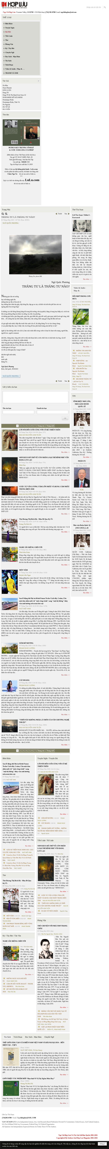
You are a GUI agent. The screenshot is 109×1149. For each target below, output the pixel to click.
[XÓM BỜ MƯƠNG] (10, 648)
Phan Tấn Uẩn (11, 991)
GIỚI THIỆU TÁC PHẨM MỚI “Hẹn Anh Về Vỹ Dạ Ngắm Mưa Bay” (29, 1078)
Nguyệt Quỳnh (45, 833)
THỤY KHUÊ (11, 860)
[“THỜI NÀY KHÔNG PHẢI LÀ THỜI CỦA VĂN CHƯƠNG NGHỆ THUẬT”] (10, 726)
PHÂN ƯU (82, 461)
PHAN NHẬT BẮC (12, 981)
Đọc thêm (64, 452)
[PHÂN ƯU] (82, 477)
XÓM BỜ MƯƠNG (26, 643)
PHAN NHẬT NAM (59, 1029)
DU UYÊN (6, 109)
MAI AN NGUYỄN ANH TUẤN (30, 435)
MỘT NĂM (23, 570)
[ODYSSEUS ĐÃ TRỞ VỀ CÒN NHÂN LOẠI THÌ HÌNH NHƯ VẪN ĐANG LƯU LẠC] (10, 469)
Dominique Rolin (8, 100)
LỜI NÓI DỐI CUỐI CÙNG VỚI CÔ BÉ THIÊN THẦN (39, 430)
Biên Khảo (7, 758)
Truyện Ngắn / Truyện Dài (47, 758)
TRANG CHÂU (58, 934)
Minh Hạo (22, 465)
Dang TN (6, 93)
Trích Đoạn (18, 1037)
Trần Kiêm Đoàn (24, 552)
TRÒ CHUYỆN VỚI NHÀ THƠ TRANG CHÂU (52, 927)
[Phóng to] (6, 213)
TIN (74, 396)
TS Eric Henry (37, 1050)
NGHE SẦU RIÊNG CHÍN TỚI (30, 547)
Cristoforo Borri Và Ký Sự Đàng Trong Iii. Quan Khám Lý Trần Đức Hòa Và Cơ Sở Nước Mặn (18, 857)
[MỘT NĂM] (10, 582)
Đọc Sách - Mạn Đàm (33, 1037)
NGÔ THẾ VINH (25, 609)
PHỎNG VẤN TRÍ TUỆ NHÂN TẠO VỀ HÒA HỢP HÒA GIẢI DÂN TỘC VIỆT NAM (52, 1013)
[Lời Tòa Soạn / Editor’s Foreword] (82, 226)
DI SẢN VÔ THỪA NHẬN (49, 911)
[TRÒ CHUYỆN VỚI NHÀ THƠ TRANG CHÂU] (46, 947)
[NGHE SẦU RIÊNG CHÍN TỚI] (10, 554)
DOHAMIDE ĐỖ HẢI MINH (12, 97)
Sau (66, 214)
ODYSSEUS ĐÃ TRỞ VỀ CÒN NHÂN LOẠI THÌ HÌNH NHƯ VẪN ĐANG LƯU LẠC (51, 848)
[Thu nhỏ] (2, 213)
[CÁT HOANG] (10, 686)
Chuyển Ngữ (49, 1037)
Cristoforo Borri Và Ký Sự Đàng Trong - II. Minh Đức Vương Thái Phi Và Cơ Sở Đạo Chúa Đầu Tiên (17, 865)
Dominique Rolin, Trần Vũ (11, 102)
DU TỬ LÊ (6, 107)
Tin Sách (7, 1037)
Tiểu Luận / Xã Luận (45, 840)
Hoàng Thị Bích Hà (25, 524)
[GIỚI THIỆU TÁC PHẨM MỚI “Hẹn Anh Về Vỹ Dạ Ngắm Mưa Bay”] (11, 1088)
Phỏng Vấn (41, 920)
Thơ (4, 875)
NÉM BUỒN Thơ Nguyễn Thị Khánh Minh (79, 371)
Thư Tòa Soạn (77, 210)
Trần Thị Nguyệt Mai (47, 934)
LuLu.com (34, 169)
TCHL (82, 428)
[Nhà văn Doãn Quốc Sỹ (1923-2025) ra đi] (82, 540)
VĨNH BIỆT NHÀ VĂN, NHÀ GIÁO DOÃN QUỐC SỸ (82, 403)
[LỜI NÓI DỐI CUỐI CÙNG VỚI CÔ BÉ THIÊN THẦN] (10, 440)
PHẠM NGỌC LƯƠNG (27, 648)
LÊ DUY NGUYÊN (85, 302)
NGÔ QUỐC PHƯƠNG (11, 223)
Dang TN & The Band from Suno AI (14, 95)
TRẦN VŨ (50, 1029)
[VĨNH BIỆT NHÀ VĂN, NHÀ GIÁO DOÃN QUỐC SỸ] (82, 419)
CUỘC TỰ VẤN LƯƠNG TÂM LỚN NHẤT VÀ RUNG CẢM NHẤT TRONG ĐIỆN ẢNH (51, 897)
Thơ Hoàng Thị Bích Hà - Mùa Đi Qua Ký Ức (36, 519)
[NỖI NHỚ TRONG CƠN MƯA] (81, 317)
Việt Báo (81, 549)
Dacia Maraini (7, 88)
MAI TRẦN (48, 1024)
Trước (60, 214)
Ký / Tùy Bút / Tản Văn (12, 936)
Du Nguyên (6, 105)
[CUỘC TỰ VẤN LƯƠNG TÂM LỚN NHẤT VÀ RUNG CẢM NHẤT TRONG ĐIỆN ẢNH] (10, 490)
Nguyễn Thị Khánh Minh (84, 366)
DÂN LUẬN (7, 90)
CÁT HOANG (24, 680)
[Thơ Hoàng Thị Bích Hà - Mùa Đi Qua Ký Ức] (10, 531)
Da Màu (5, 85)
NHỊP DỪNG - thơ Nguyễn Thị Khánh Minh (80, 363)
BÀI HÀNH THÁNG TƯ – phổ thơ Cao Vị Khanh (81, 381)
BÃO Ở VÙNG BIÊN (13, 918)
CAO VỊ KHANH (83, 384)
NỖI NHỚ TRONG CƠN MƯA (81, 297)
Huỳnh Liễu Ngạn (25, 575)
